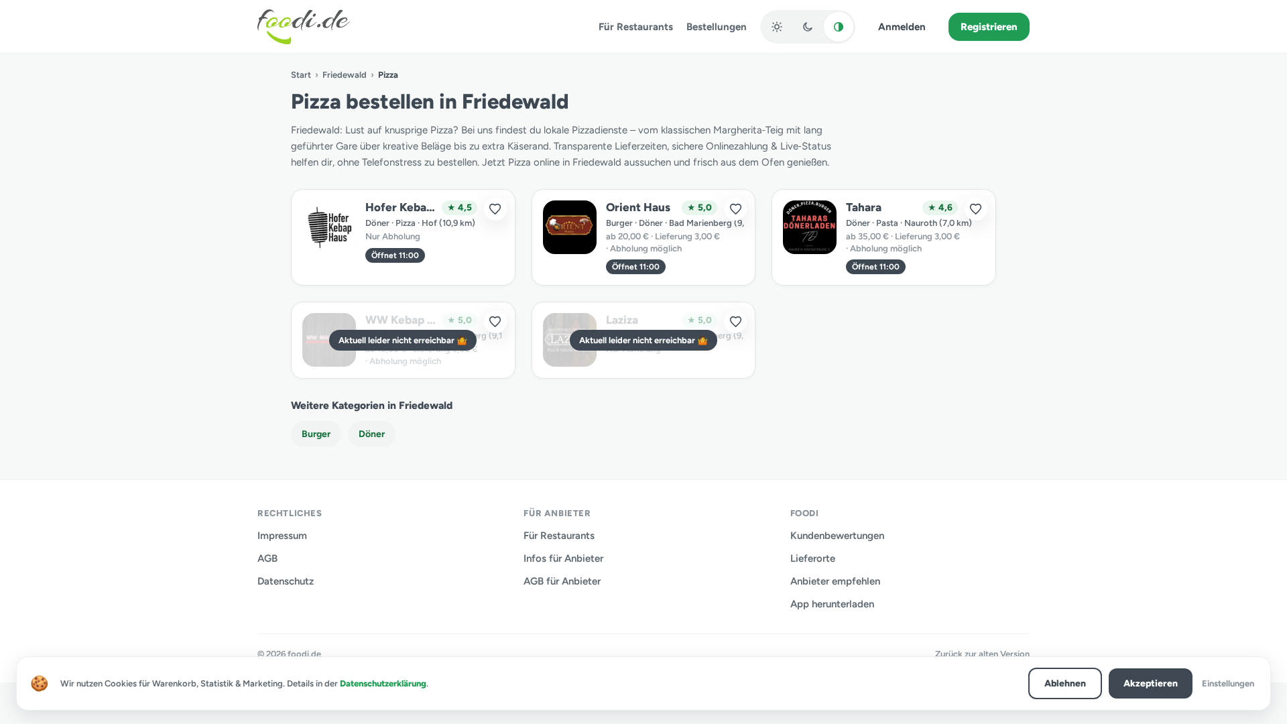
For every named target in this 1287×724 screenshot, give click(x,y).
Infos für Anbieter (563, 558)
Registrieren (989, 27)
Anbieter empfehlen (835, 581)
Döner (372, 434)
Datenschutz (285, 581)
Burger (316, 434)
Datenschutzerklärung (383, 683)
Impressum (282, 536)
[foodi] (303, 26)
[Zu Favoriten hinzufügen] (495, 209)
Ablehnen (1065, 683)
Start (301, 75)
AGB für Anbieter (562, 581)
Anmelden (902, 27)
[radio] (777, 27)
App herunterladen (832, 604)
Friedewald (344, 75)
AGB (267, 558)
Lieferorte (812, 558)
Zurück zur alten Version (982, 654)
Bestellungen (716, 27)
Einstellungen (1228, 683)
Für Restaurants (636, 27)
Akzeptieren (1150, 683)
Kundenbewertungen (837, 536)
